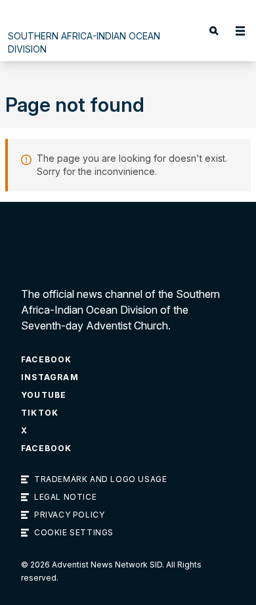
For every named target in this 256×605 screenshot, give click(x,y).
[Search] (213, 31)
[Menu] (240, 31)
